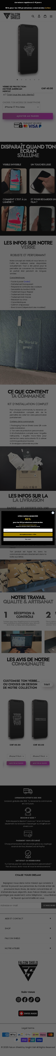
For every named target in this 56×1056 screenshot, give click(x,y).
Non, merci (28, 539)
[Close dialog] (53, 512)
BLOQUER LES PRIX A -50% (28, 534)
